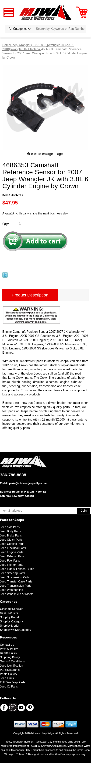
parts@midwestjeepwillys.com (28, 483)
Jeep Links (7, 678)
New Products (9, 613)
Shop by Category (11, 621)
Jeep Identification (11, 665)
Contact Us (7, 644)
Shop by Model (9, 625)
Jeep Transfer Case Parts (16, 581)
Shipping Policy (10, 657)
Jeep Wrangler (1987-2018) (29, 45)
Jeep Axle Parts (10, 527)
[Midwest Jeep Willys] (45, 12)
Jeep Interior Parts (11, 564)
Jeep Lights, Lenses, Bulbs (17, 569)
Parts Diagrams (10, 669)
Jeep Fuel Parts (10, 560)
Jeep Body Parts (10, 531)
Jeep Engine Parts (11, 552)
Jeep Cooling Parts (12, 544)
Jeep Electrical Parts (13, 548)
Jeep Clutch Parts (11, 539)
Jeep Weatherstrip (11, 590)
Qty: (5, 224)
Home (6, 45)
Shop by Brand (9, 617)
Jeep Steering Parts (12, 573)
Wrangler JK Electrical (25, 49)
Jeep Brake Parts (11, 535)
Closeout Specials (11, 609)
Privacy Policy (9, 649)
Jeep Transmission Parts (15, 585)
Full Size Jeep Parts (12, 682)
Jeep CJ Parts (9, 686)
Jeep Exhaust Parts (12, 556)
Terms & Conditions (12, 661)
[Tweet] (5, 276)
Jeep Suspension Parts (14, 577)
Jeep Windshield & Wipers (16, 594)
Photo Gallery (8, 674)
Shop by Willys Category (15, 629)
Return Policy (8, 653)
